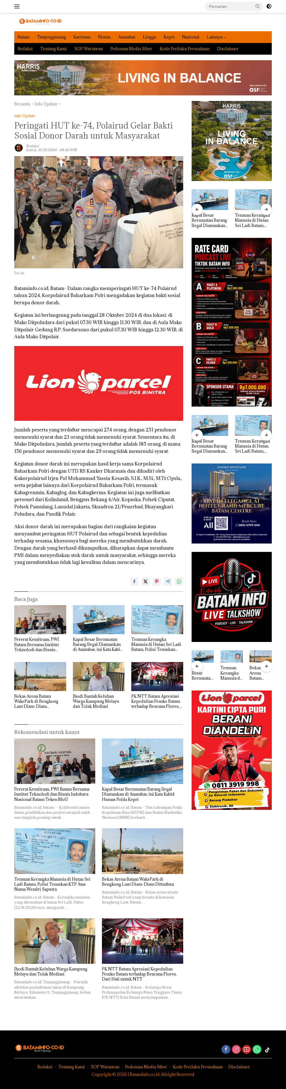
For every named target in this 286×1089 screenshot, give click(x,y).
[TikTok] (267, 1049)
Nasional (190, 37)
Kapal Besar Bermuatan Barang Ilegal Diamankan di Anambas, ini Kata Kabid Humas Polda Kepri (98, 644)
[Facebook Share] (134, 581)
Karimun (81, 37)
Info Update (24, 115)
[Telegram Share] (168, 581)
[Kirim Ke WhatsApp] (179, 581)
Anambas (126, 37)
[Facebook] (225, 1050)
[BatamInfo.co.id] (38, 21)
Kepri (169, 37)
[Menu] (18, 6)
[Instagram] (236, 1050)
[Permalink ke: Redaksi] (18, 147)
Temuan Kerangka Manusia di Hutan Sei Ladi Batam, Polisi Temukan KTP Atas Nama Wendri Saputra (156, 644)
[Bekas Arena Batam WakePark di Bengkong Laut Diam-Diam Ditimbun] (40, 676)
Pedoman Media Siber (131, 48)
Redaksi (25, 48)
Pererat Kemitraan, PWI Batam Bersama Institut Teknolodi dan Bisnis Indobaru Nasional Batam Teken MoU (38, 644)
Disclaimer (228, 48)
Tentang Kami (53, 48)
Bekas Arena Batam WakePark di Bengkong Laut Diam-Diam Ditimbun (36, 701)
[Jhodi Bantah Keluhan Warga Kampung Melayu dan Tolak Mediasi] (99, 676)
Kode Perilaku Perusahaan (184, 48)
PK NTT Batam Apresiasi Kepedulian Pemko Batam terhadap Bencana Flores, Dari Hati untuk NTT (155, 701)
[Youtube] (246, 1050)
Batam (24, 37)
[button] (257, 6)
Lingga (149, 37)
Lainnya (214, 37)
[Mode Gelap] (269, 6)
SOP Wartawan (88, 48)
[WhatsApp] (256, 1050)
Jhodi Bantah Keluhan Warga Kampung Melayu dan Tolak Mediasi (96, 701)
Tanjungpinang (51, 37)
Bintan (104, 37)
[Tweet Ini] (145, 581)
